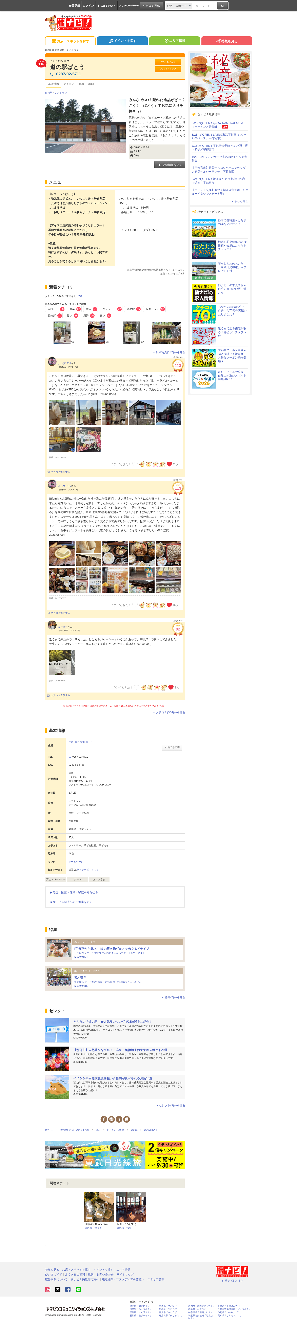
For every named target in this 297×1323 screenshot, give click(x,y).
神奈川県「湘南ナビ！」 (200, 1312)
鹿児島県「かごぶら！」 (171, 1316)
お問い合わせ (105, 1274)
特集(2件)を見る (175, 997)
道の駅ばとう (67, 67)
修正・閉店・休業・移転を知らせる (75, 892)
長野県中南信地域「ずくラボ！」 (234, 1309)
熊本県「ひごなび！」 (170, 1306)
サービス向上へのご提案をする (72, 901)
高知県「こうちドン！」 (230, 1316)
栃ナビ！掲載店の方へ (85, 1279)
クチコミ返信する (60, 472)
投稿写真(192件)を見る (170, 352)
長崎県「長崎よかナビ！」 (231, 1306)
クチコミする (169, 69)
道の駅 (48, 92)
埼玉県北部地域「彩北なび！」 (200, 1317)
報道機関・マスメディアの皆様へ (123, 1279)
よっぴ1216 (64, 363)
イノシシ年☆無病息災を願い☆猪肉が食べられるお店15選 (112, 1078)
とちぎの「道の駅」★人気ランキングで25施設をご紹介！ (112, 1021)
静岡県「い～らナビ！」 (230, 1312)
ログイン (88, 5)
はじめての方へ (106, 5)
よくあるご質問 (75, 1274)
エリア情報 (177, 40)
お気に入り (169, 62)
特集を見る (229, 41)
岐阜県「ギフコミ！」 (199, 1309)
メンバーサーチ (129, 5)
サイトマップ (125, 1274)
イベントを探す (125, 40)
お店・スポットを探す (73, 41)
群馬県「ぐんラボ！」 (141, 1312)
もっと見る (241, 201)
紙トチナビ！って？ (88, 869)
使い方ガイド (53, 1274)
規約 (91, 1274)
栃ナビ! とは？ (234, 1280)
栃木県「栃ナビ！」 (140, 1306)
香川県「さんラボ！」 (170, 1312)
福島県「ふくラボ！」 (141, 1309)
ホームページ (76, 861)
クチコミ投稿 (151, 5)
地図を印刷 (173, 747)
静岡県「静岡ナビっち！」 (201, 1306)
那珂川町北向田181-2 (80, 742)
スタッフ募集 (155, 1279)
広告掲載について (56, 1279)
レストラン (61, 92)
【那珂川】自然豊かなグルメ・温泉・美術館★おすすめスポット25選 (120, 1050)
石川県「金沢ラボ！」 (141, 1316)
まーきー (63, 626)
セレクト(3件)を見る (172, 1105)
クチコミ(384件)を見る (170, 712)
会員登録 (74, 5)
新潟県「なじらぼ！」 (170, 1309)
